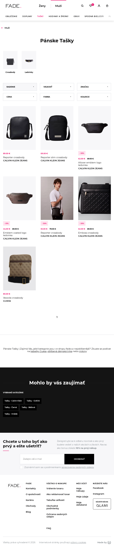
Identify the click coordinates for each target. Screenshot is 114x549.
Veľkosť (47, 87)
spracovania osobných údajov (78, 467)
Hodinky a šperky (59, 16)
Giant (109, 542)
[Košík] (107, 6)
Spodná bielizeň (94, 16)
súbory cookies (78, 542)
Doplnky (27, 16)
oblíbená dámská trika (60, 351)
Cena (9, 97)
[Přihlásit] (99, 6)
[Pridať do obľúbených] (30, 111)
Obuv (77, 16)
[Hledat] (82, 6)
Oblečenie (11, 16)
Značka (85, 87)
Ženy (42, 6)
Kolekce (85, 97)
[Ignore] (57, 469)
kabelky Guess (38, 351)
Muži (58, 6)
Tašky (40, 16)
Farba (46, 97)
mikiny (83, 351)
